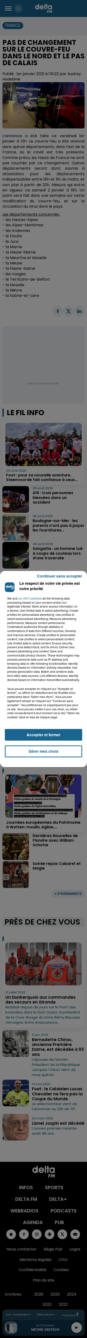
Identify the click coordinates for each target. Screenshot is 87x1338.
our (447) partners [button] (30, 598)
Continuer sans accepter (59, 576)
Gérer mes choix (43, 751)
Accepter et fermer (43, 734)
